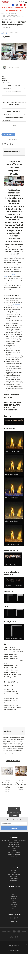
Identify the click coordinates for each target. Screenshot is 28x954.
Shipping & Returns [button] (14, 812)
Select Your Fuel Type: (14, 85)
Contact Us (14, 858)
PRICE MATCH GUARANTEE (14, 854)
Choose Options (7, 795)
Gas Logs (14, 850)
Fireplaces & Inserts (14, 842)
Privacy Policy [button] (14, 809)
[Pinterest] (13, 144)
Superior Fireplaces (14, 893)
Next (26, 773)
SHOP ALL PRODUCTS (14, 878)
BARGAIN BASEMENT (14, 880)
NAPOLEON (14, 889)
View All (14, 908)
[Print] (7, 144)
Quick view (7, 791)
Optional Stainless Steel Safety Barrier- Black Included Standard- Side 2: (14, 110)
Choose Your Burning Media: (14, 91)
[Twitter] (10, 144)
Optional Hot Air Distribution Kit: (14, 117)
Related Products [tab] (13, 760)
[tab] (14, 152)
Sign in (11, 860)
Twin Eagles (14, 904)
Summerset (14, 898)
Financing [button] (14, 815)
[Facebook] (2, 144)
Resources (14, 856)
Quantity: (14, 128)
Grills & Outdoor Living (14, 846)
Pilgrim (14, 902)
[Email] (5, 144)
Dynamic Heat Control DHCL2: (14, 123)
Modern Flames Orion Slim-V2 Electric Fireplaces (14, 840)
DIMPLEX (14, 906)
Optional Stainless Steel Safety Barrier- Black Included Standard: (14, 103)
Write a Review (5, 34)
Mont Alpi (14, 900)
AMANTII (14, 894)
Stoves (14, 848)
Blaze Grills (14, 896)
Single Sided (16, 304)
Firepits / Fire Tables (14, 844)
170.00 (15, 125)
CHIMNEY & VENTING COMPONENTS (14, 852)
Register (17, 860)
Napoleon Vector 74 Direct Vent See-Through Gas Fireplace (21, 785)
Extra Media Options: (14, 97)
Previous (2, 773)
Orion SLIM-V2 (14, 870)
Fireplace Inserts (14, 876)
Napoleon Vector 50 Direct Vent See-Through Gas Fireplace (7, 785)
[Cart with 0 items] (23, 1)
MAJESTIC (14, 891)
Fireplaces (14, 872)
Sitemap (14, 862)
